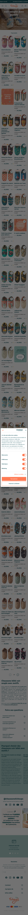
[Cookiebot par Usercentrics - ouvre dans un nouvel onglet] (17, 430)
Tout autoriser (14, 478)
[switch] (24, 459)
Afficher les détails (19, 474)
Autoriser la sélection (14, 483)
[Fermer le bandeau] (25, 430)
